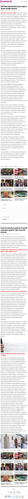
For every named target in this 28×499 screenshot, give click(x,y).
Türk (20, 166)
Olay (14, 450)
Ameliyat (3, 450)
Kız (11, 450)
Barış (2, 166)
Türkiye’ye (19, 450)
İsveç (8, 450)
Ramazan (15, 166)
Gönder (4, 219)
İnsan (11, 166)
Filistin (6, 166)
